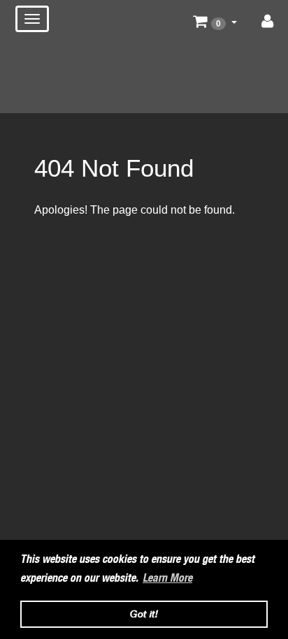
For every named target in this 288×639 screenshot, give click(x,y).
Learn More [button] (167, 578)
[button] (214, 21)
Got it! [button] (144, 613)
